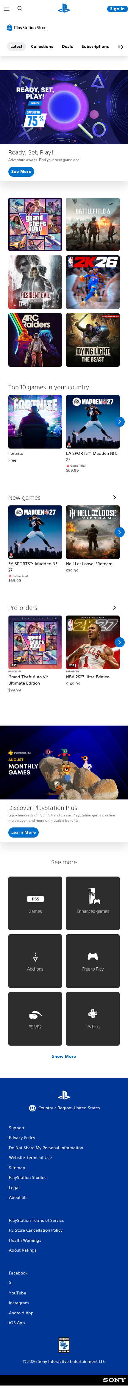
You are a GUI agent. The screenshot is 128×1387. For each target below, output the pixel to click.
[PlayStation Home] (64, 9)
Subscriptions (95, 46)
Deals (67, 46)
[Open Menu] (6, 9)
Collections (42, 46)
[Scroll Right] (120, 422)
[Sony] (114, 1384)
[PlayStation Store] (28, 27)
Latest (16, 46)
